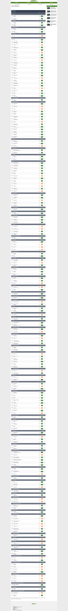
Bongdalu (16, 2)
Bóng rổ (40, 2)
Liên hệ (14, 608)
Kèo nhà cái (29, 4)
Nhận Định (51, 4)
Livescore (28, 2)
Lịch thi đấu (40, 4)
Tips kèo (51, 2)
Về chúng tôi (14, 607)
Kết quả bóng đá (17, 4)
